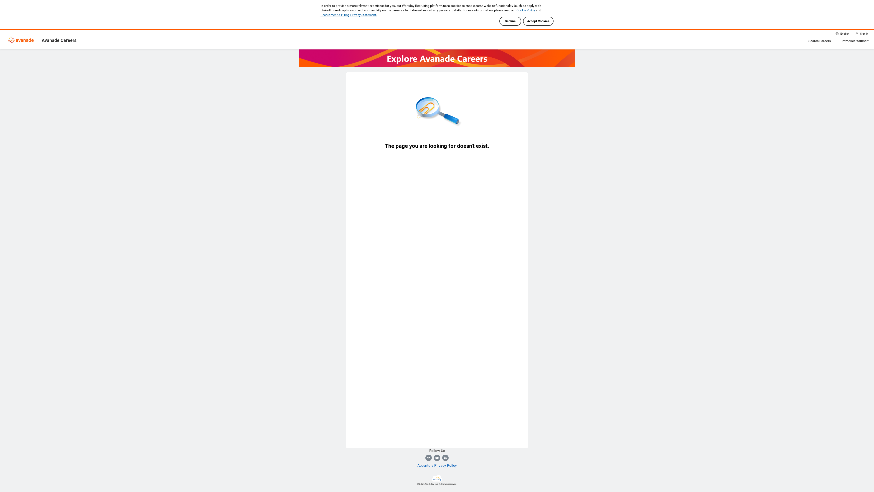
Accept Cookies (538, 21)
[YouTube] (437, 458)
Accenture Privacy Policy (437, 465)
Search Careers (819, 41)
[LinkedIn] (445, 458)
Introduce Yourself (855, 41)
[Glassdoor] (428, 458)
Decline (510, 21)
